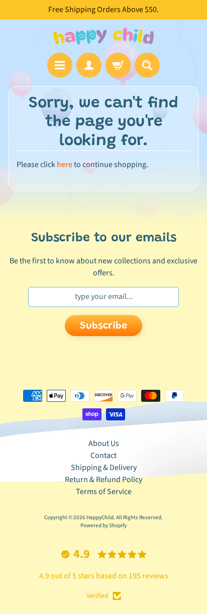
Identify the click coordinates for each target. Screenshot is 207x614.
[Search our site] (147, 65)
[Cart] (118, 65)
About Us (103, 443)
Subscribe (103, 326)
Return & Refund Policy (103, 479)
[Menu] (59, 65)
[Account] (88, 65)
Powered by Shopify (103, 525)
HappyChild (100, 517)
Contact (103, 455)
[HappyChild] (103, 36)
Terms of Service (104, 491)
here (64, 164)
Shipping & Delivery (104, 467)
